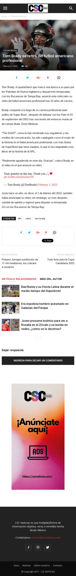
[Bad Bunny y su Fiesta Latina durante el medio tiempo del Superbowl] (10, 291)
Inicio (4, 16)
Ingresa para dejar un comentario (38, 360)
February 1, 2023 (47, 184)
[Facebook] (28, 547)
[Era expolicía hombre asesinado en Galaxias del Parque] (10, 308)
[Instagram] (38, 547)
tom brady (40, 218)
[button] (71, 8)
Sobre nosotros (42, 565)
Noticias (26, 565)
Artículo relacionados (19, 279)
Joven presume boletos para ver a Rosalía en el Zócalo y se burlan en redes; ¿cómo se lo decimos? (44, 325)
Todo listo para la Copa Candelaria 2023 (60, 261)
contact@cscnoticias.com (46, 537)
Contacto (57, 565)
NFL (20, 218)
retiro (28, 218)
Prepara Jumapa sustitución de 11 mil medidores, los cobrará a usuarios (20, 263)
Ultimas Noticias (18, 16)
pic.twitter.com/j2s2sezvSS (19, 176)
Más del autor (51, 279)
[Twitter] (47, 547)
